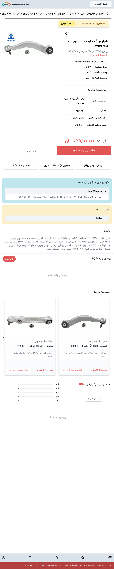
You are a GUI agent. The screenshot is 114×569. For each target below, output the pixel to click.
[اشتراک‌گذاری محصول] (66, 34)
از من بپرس (9, 259)
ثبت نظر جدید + (94, 398)
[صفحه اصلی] (108, 13)
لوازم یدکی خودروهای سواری (92, 13)
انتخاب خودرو (67, 24)
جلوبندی (73, 13)
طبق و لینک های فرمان (55, 13)
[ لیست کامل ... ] (98, 55)
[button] (84, 318)
